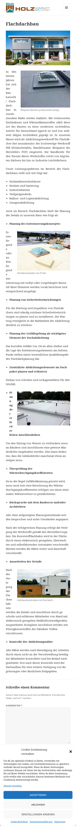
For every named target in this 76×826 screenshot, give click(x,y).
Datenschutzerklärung (41, 821)
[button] (70, 751)
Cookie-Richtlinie (19, 821)
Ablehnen (38, 804)
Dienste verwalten (13, 785)
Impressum (59, 821)
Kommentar (14, 705)
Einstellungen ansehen (38, 814)
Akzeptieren (38, 795)
